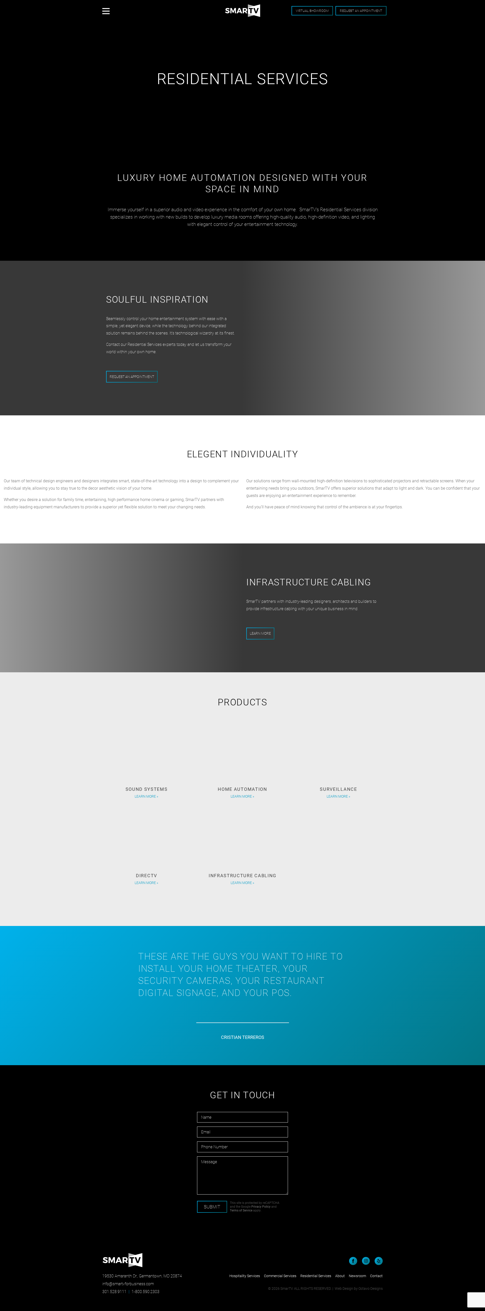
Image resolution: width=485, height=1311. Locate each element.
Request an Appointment (361, 10)
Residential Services (315, 1275)
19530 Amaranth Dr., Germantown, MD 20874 (142, 1275)
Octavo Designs (370, 1288)
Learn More (260, 633)
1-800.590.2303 (145, 1291)
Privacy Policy (261, 1206)
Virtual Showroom (312, 10)
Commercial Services (280, 1275)
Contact (376, 1275)
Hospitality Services (244, 1275)
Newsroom (357, 1275)
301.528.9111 (114, 1291)
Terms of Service (241, 1210)
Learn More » (146, 799)
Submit (212, 1207)
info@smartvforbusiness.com (128, 1283)
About (340, 1275)
